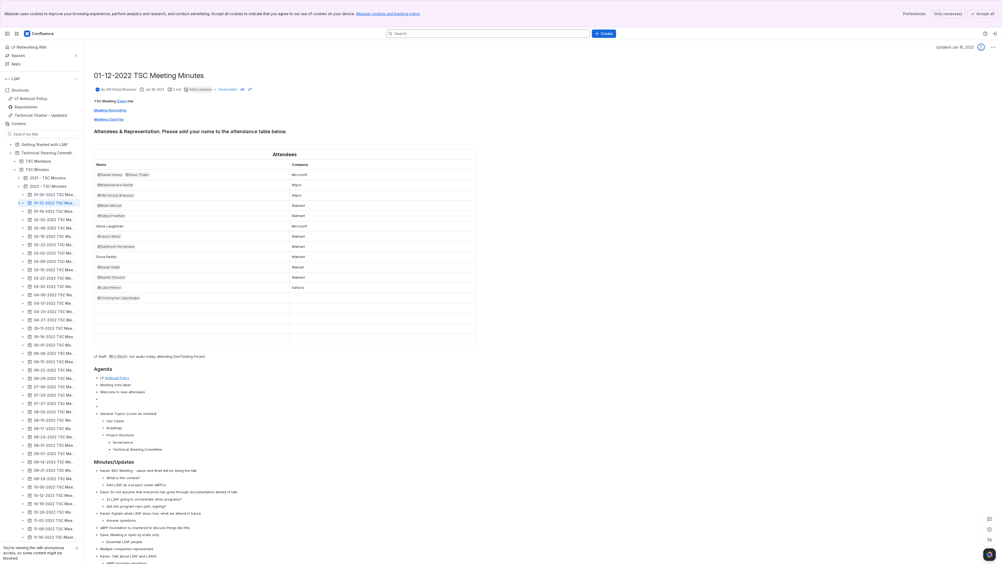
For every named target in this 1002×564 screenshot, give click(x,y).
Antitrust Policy (117, 378)
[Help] (985, 34)
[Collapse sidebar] (7, 34)
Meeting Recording (110, 110)
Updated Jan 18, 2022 (955, 47)
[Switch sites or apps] (17, 34)
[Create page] (989, 540)
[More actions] (76, 79)
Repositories (43, 107)
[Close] (77, 548)
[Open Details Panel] (989, 529)
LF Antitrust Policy (31, 98)
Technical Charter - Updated (41, 115)
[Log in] (995, 34)
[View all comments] (989, 519)
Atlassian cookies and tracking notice (388, 13)
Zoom (122, 101)
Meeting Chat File (108, 119)
